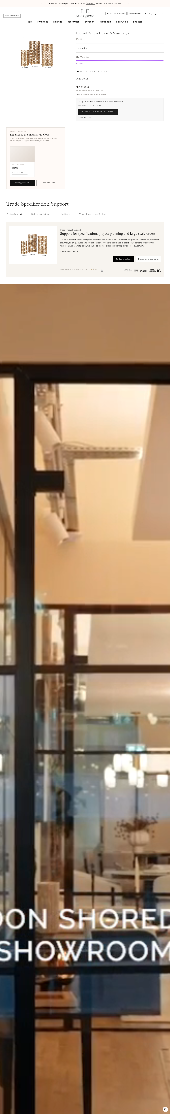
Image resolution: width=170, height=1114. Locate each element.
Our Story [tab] (65, 213)
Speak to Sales (49, 183)
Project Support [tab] (14, 213)
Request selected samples (22, 183)
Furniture (42, 22)
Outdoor (89, 22)
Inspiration (122, 22)
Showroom (105, 22)
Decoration (74, 22)
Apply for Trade (135, 13)
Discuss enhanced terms (148, 259)
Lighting (57, 22)
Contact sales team (124, 259)
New (30, 22)
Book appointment (12, 16)
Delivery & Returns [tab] (40, 213)
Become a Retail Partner (116, 13)
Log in (78, 94)
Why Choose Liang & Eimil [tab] (92, 213)
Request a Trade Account (98, 112)
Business (137, 22)
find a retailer (85, 118)
